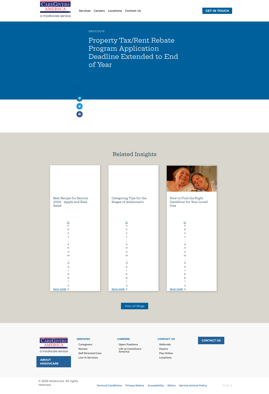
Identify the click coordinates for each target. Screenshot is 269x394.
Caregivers (85, 344)
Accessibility (156, 385)
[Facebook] (224, 385)
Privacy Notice (134, 385)
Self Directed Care (89, 353)
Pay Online (166, 353)
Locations (115, 10)
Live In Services (88, 357)
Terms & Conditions (109, 385)
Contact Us (133, 10)
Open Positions (128, 344)
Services (85, 10)
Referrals (165, 344)
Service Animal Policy (193, 385)
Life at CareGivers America (130, 350)
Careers (99, 10)
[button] (79, 98)
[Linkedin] (227, 385)
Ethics (171, 385)
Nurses (82, 348)
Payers (163, 348)
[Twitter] (231, 385)
